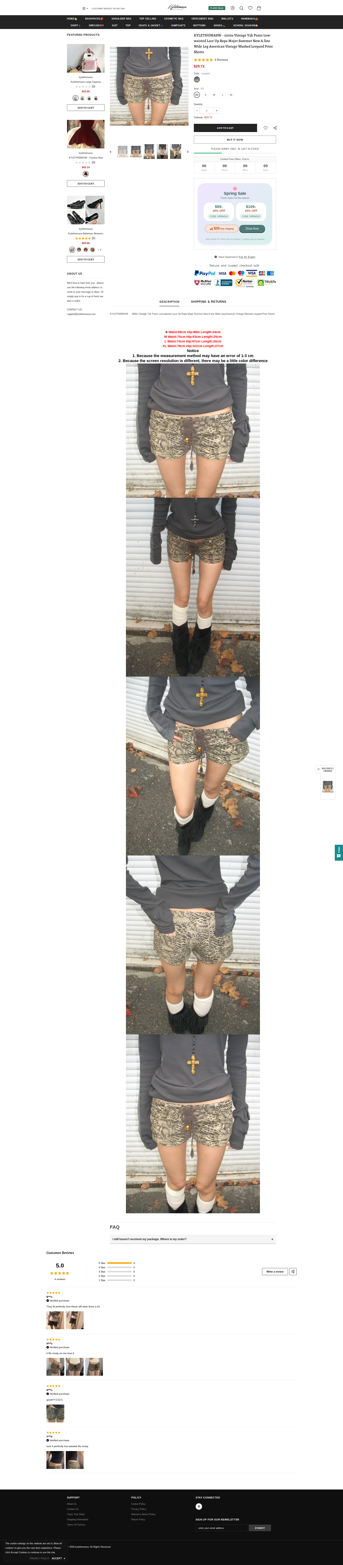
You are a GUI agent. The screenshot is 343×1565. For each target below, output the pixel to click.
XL (231, 95)
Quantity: (198, 104)
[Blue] (82, 98)
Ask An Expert (247, 257)
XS (196, 95)
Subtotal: (198, 117)
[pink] (75, 98)
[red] (96, 98)
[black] (72, 249)
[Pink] (79, 249)
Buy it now (235, 139)
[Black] (89, 98)
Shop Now (252, 228)
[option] (149, 86)
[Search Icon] (242, 8)
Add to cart (86, 107)
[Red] (85, 249)
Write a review (275, 1271)
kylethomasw (86, 77)
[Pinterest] (199, 1506)
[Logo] (177, 7)
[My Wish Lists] (250, 9)
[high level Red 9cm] (92, 249)
